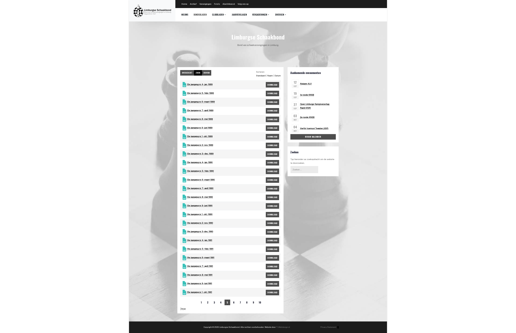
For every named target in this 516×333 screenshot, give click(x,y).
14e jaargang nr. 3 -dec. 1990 (200, 231)
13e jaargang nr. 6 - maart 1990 (201, 180)
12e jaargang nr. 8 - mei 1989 (200, 119)
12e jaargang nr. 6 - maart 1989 (201, 102)
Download (272, 84)
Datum (278, 75)
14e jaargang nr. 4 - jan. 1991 (199, 240)
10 (260, 302)
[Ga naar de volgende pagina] (266, 302)
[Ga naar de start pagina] (188, 302)
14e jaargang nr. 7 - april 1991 (200, 266)
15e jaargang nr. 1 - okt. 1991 (199, 292)
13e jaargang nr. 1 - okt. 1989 (200, 136)
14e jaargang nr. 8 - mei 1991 (199, 275)
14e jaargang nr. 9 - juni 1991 (199, 283)
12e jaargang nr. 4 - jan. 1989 (200, 84)
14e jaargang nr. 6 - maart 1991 (200, 257)
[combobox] (304, 169)
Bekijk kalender (313, 136)
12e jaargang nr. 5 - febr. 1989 (200, 93)
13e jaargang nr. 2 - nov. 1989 (200, 145)
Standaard (261, 75)
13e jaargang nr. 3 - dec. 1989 (200, 153)
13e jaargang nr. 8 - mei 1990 (200, 197)
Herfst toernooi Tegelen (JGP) (314, 128)
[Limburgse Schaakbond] (152, 11)
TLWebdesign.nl (283, 327)
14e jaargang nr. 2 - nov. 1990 (200, 223)
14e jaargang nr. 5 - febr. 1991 (200, 249)
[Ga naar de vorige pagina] (195, 302)
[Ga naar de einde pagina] (273, 302)
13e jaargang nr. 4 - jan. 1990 (200, 162)
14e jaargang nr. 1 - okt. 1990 (199, 214)
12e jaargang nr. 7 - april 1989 (200, 110)
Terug (183, 308)
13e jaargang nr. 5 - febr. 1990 (200, 171)
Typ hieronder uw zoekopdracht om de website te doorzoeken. (312, 161)
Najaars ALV (306, 84)
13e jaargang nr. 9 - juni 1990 (199, 205)
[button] (222, 14)
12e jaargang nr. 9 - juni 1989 (199, 128)
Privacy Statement (328, 327)
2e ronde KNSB (307, 117)
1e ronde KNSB (307, 95)
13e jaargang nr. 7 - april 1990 (200, 188)
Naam (270, 75)
